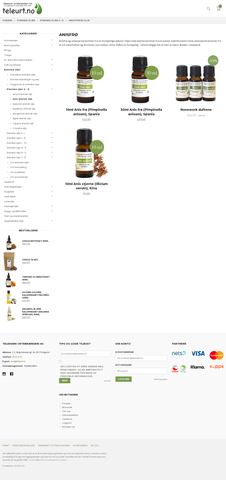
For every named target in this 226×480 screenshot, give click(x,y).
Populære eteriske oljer (23, 74)
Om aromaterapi (19, 177)
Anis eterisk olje (22, 99)
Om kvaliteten (17, 172)
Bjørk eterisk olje (22, 118)
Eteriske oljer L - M (16, 143)
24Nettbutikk (19, 465)
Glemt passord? (160, 379)
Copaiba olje (19, 128)
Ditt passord (123, 365)
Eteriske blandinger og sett (24, 79)
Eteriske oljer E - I (16, 133)
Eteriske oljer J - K (16, 138)
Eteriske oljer (12, 69)
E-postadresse (124, 352)
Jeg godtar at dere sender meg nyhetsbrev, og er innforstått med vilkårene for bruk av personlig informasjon (81, 371)
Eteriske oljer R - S (16, 152)
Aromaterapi (11, 40)
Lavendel (9, 201)
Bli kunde (67, 407)
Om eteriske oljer (19, 162)
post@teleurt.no (18, 361)
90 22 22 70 (17, 356)
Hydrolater (10, 196)
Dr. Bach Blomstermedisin (18, 60)
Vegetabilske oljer (14, 221)
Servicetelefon (70, 415)
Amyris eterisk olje (22, 94)
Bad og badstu (12, 45)
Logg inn (66, 422)
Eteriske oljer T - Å (16, 157)
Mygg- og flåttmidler (15, 211)
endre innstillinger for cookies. (53, 460)
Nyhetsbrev (80, 445)
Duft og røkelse (12, 64)
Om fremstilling (18, 167)
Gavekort (9, 182)
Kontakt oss (68, 426)
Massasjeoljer (11, 206)
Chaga (7, 55)
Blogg (7, 50)
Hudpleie (9, 191)
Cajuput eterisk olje (23, 123)
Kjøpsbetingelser (24, 445)
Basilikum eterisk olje (24, 108)
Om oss (66, 411)
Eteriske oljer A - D (18, 89)
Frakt (5, 445)
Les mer (107, 380)
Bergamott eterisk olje (25, 113)
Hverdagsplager (13, 186)
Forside (66, 403)
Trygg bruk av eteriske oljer (24, 84)
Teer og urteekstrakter (16, 216)
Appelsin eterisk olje (23, 104)
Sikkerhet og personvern (54, 445)
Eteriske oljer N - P (16, 147)
